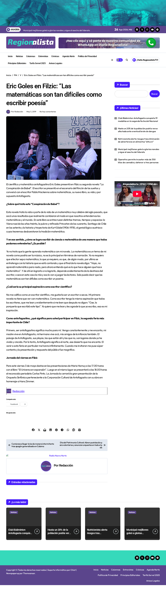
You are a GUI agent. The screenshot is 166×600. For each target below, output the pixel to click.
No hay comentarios (48, 111)
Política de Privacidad (87, 56)
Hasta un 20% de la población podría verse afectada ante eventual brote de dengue (138, 130)
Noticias (19, 56)
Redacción (18, 391)
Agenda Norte (68, 56)
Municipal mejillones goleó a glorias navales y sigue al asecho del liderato (138, 150)
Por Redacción (17, 111)
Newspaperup (12, 573)
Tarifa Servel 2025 (37, 63)
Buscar (124, 84)
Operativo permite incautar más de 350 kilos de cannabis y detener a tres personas (138, 161)
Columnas (30, 56)
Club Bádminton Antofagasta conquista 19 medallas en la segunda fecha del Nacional (138, 119)
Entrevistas (43, 56)
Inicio (10, 56)
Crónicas (55, 56)
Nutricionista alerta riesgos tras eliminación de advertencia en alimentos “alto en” (139, 140)
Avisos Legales (55, 63)
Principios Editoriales (17, 63)
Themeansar (29, 573)
